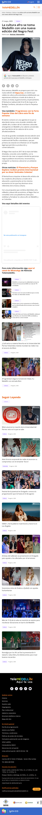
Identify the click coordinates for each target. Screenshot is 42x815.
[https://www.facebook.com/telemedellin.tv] (11, 688)
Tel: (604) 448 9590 (8, 762)
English (31, 2)
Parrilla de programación (10, 727)
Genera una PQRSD (8, 730)
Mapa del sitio (6, 719)
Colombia (5, 466)
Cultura (14, 12)
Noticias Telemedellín (17, 34)
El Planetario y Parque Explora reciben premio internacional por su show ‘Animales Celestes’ (20, 169)
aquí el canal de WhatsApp (18, 269)
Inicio (3, 12)
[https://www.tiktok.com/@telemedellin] (21, 688)
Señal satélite (6, 742)
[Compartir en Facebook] (3, 85)
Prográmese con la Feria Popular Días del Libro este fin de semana (20, 113)
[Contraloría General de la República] (8, 802)
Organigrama (6, 707)
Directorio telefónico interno (11, 716)
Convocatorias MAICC (9, 745)
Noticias (8, 12)
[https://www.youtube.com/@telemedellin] (30, 688)
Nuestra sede (6, 704)
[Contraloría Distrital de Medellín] (20, 802)
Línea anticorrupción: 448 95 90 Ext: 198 (15, 751)
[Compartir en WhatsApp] (12, 85)
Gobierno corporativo (9, 713)
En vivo (37, 789)
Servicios (5, 701)
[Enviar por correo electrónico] (17, 85)
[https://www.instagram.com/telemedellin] (25, 688)
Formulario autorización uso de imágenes (15, 739)
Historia (4, 698)
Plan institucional (7, 710)
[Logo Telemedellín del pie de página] (21, 680)
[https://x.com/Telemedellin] (16, 688)
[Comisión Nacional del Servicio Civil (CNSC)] (32, 802)
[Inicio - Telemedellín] (11, 7)
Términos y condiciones (9, 733)
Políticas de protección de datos (12, 736)
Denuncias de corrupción (10, 748)
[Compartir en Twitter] (8, 85)
